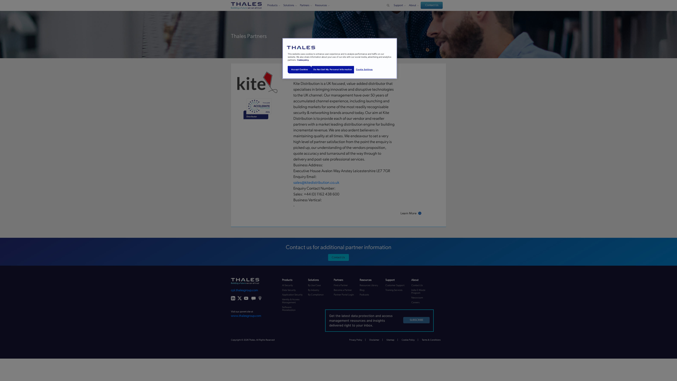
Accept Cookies (299, 69)
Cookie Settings (364, 69)
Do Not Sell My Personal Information (332, 69)
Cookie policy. (303, 60)
